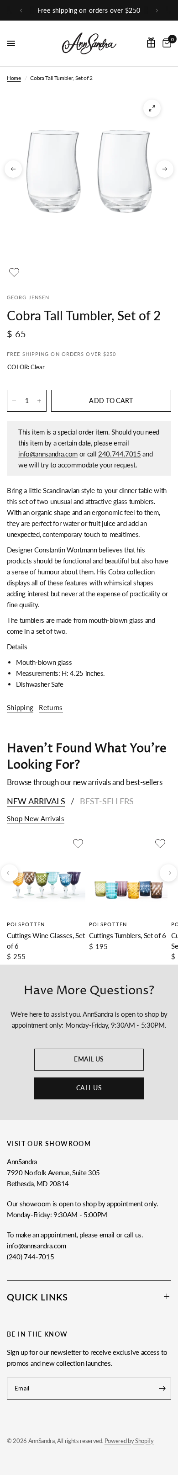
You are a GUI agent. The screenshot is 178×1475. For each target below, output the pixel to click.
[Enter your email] (162, 1389)
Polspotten (26, 924)
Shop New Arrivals (35, 818)
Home (14, 77)
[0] (165, 43)
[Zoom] (152, 108)
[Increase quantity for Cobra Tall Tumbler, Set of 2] (39, 400)
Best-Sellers (107, 801)
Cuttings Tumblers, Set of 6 (127, 935)
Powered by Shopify (129, 1440)
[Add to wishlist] (14, 272)
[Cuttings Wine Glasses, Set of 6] (46, 875)
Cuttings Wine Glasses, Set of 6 (45, 940)
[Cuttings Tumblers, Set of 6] (128, 875)
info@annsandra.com (48, 454)
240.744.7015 (119, 454)
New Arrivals (36, 801)
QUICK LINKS (37, 1296)
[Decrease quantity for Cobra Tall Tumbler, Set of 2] (14, 400)
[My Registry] (151, 42)
